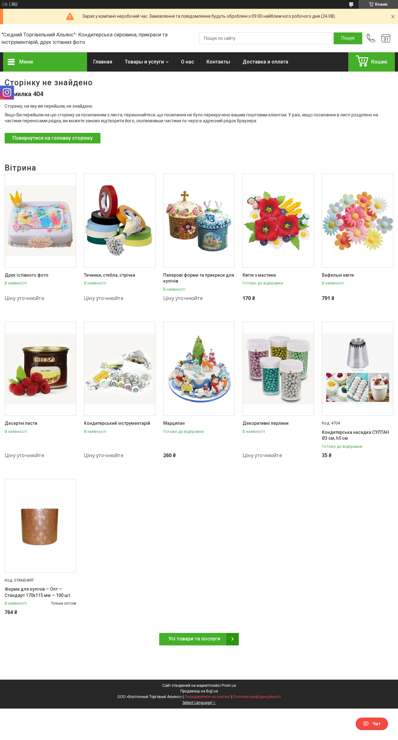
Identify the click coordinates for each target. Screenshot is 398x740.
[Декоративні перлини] (278, 369)
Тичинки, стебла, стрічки (109, 275)
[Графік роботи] (386, 38)
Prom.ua (229, 685)
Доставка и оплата (265, 62)
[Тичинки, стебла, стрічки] (119, 221)
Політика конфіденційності (257, 697)
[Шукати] (348, 38)
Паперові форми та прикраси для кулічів (198, 278)
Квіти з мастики (259, 275)
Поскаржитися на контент (207, 697)
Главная (102, 62)
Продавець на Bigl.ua (199, 691)
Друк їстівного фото (27, 275)
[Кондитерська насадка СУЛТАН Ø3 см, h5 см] (357, 369)
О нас (187, 62)
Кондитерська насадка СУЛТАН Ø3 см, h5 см (355, 435)
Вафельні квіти (338, 275)
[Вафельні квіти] (357, 221)
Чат (377, 723)
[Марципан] (199, 369)
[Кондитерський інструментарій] (119, 369)
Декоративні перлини (266, 423)
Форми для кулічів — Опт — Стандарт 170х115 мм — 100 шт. (38, 592)
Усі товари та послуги (194, 639)
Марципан (174, 423)
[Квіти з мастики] (278, 221)
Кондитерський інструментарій (117, 423)
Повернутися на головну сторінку (52, 138)
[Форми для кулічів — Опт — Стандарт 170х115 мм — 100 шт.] (40, 526)
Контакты (218, 62)
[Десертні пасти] (40, 369)
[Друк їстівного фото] (40, 221)
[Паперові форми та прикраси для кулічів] (199, 221)
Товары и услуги (144, 62)
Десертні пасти (21, 423)
